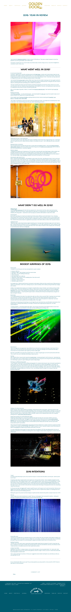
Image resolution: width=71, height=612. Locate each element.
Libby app (43, 94)
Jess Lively (22, 80)
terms (56, 609)
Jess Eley (17, 427)
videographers (14, 146)
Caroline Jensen (24, 424)
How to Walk (24, 98)
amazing (53, 145)
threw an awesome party (39, 89)
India (18, 272)
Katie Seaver (37, 74)
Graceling (51, 97)
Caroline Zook (33, 357)
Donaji (47, 152)
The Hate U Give (17, 98)
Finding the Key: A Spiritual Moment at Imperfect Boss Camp (18, 584)
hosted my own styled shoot (46, 146)
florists (18, 146)
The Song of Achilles (23, 97)
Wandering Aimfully (22, 59)
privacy (52, 609)
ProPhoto (25, 155)
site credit (46, 609)
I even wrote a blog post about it (24, 414)
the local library (17, 94)
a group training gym (18, 210)
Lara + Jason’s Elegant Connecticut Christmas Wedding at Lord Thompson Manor (52, 584)
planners (57, 145)
